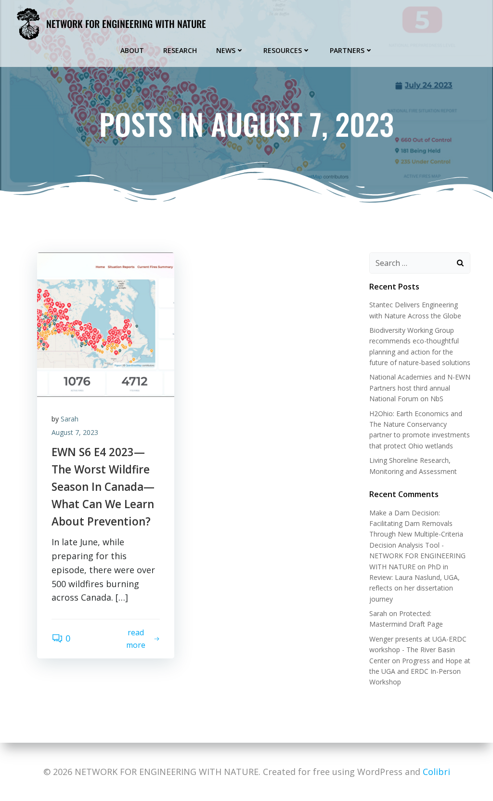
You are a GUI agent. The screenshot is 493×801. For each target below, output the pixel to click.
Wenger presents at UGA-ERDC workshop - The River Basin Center (418, 649)
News (225, 50)
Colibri (436, 771)
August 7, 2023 (75, 432)
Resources (282, 50)
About (132, 50)
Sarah (69, 418)
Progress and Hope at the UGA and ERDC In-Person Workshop (419, 671)
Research (180, 50)
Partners (347, 50)
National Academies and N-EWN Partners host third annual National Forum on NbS (419, 387)
